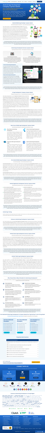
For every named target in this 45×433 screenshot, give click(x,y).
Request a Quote (7, 18)
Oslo (5, 403)
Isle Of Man (11, 406)
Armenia (9, 395)
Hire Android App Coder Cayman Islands (26, 179)
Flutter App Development (26, 424)
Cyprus (17, 396)
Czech (24, 396)
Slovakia (41, 403)
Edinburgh (36, 405)
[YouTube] (26, 389)
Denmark (28, 396)
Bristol (20, 405)
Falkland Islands (4, 406)
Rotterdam (20, 402)
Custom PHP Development (7, 418)
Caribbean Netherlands (13, 402)
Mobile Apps (26, 428)
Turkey (5, 405)
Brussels (28, 395)
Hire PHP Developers (16, 419)
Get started (7, 332)
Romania (22, 403)
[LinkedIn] (20, 389)
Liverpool (16, 406)
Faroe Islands (38, 396)
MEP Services (35, 421)
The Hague (26, 402)
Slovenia (3, 404)
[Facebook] (14, 389)
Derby (34, 405)
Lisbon (20, 403)
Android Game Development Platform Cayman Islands (28, 252)
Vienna (13, 395)
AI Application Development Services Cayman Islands (34, 121)
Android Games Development (27, 423)
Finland (8, 397)
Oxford (31, 406)
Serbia (38, 403)
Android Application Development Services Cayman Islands (10, 205)
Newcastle (23, 406)
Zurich (3, 405)
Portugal (17, 403)
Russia (27, 403)
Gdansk (9, 403)
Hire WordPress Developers (17, 422)
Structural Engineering (36, 420)
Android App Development (27, 419)
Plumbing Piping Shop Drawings (37, 424)
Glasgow (9, 406)
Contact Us (40, 428)
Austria (12, 395)
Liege (39, 395)
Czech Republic (21, 396)
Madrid (10, 404)
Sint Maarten (23, 402)
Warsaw (13, 403)
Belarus (19, 395)
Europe (26, 408)
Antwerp (24, 395)
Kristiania (3, 403)
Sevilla (17, 404)
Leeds (13, 406)
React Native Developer (26, 421)
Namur (41, 395)
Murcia (14, 404)
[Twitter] (16, 389)
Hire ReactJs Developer (16, 421)
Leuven (38, 395)
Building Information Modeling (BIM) (38, 418)
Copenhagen (35, 396)
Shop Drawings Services (36, 422)
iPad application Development (27, 422)
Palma (15, 404)
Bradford (18, 405)
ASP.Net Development (6, 421)
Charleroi (31, 395)
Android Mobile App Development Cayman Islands (10, 41)
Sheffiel (35, 406)
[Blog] (24, 389)
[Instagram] (18, 389)
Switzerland (32, 404)
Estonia (6, 397)
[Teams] (29, 389)
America (31, 408)
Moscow (29, 403)
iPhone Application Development (27, 418)
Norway (36, 402)
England (38, 405)
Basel (35, 404)
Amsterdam (7, 402)
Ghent (36, 395)
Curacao (17, 402)
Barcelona (8, 404)
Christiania (33, 396)
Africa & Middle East (13, 408)
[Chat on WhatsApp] (31, 389)
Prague (26, 396)
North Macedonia (29, 402)
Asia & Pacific (21, 408)
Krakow (11, 403)
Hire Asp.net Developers (16, 423)
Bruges (26, 395)
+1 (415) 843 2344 (5, 428)
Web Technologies (21, 428)
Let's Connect (39, 1)
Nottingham (29, 406)
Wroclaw (15, 403)
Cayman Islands (29, 405)
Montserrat (20, 406)
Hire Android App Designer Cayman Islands (36, 156)
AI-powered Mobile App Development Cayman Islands (31, 208)
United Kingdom (11, 405)
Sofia (13, 396)
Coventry (32, 405)
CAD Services (30, 428)
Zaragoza (21, 404)
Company (17, 428)
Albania (3, 395)
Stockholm (29, 404)
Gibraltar (7, 406)
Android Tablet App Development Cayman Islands (9, 271)
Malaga (12, 404)
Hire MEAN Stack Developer (17, 424)
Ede (18, 402)
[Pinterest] (22, 389)
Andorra (6, 395)
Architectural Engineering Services (37, 419)
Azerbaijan (16, 395)
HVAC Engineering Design (36, 423)
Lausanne (37, 404)
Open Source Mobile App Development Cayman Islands (10, 154)
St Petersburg (32, 403)
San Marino (35, 403)
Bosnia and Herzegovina (5, 396)
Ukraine (8, 405)
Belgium (22, 395)
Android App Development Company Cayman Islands (9, 309)
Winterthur (40, 404)
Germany (24, 398)
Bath (16, 405)
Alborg (30, 396)
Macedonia (34, 402)
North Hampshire (26, 406)
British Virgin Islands (24, 405)
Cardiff (26, 405)
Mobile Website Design (26, 420)
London (18, 406)
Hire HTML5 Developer (16, 418)
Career (37, 428)
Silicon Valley (23, 431)
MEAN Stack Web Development (7, 419)
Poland (7, 403)
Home (14, 428)
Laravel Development (6, 422)
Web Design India (6, 420)
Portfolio (34, 428)
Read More (9, 378)
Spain (6, 404)
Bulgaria (11, 396)
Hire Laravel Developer (16, 420)
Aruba (9, 402)
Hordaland (39, 402)
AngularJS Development (6, 423)
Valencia (19, 404)
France (11, 397)
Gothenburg (27, 404)
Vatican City (38, 406)
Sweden (24, 404)
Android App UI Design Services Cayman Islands (34, 88)
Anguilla (15, 405)
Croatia (15, 396)
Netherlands (4, 402)
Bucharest (25, 403)
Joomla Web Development (7, 424)
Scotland (33, 406)
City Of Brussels (33, 395)
